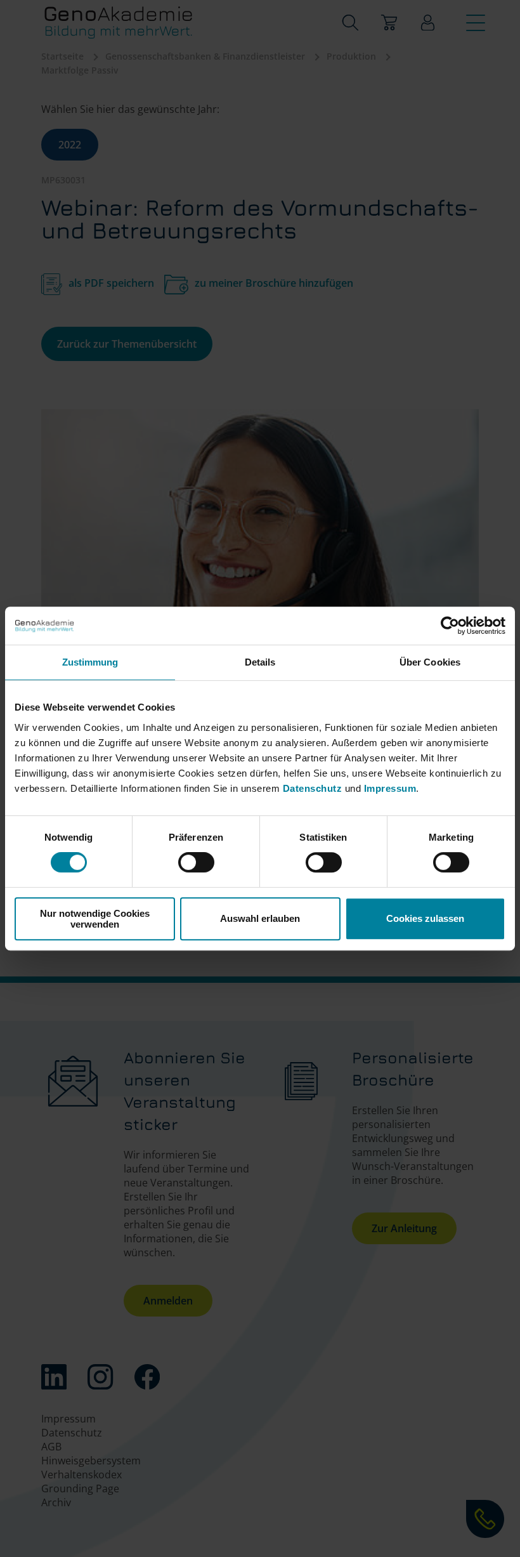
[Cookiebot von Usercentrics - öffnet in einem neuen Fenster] (449, 625)
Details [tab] (260, 662)
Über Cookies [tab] (430, 662)
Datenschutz (314, 788)
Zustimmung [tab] (90, 662)
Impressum (390, 788)
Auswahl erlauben (260, 918)
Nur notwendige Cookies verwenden (95, 919)
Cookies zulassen (425, 918)
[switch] (196, 862)
